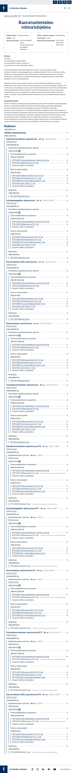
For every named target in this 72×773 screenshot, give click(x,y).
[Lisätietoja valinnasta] (19, 151)
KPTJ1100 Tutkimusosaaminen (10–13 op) (27, 175)
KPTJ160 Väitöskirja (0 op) (19, 196)
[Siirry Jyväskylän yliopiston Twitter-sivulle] (49, 769)
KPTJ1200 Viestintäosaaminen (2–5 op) (26, 178)
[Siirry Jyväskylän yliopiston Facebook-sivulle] (32, 769)
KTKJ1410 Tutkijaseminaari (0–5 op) (25, 163)
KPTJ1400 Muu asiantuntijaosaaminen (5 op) (28, 181)
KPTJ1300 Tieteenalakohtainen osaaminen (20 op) (30, 160)
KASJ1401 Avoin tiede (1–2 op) (23, 183)
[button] (36, 132)
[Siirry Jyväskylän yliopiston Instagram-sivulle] (37, 769)
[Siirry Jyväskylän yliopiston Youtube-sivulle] (54, 769)
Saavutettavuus (65, 769)
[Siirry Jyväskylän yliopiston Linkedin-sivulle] (43, 769)
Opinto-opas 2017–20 (12, 16)
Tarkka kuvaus (11, 142)
